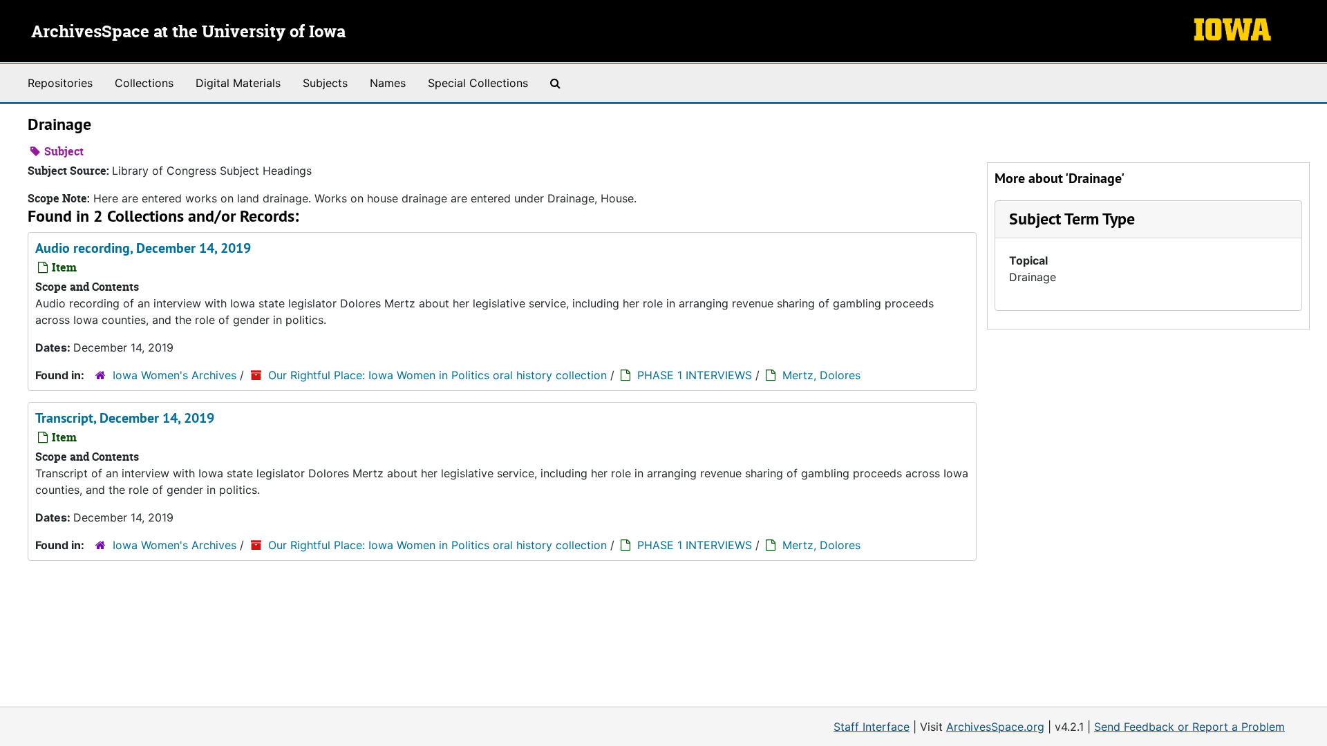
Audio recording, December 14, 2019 (143, 248)
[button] (1072, 218)
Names (388, 83)
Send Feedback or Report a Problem (1189, 727)
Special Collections (478, 83)
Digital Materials (238, 83)
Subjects (325, 83)
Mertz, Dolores (821, 375)
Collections (144, 83)
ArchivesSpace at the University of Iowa (188, 32)
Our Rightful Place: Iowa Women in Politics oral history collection (437, 375)
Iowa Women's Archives (174, 375)
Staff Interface (872, 727)
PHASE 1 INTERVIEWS (694, 375)
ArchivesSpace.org (995, 727)
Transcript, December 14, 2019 (124, 418)
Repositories (60, 83)
